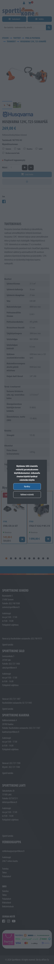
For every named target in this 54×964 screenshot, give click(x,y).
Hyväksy (27, 486)
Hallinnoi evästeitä (27, 494)
